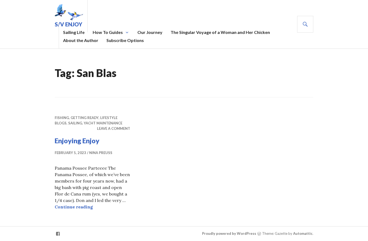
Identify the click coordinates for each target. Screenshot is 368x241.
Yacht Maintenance (103, 123)
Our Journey (149, 32)
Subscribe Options (125, 40)
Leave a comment (113, 128)
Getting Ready (85, 118)
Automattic (303, 233)
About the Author (80, 40)
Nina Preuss (100, 153)
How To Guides (108, 32)
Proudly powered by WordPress (229, 233)
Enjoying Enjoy (77, 141)
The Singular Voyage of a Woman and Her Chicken (220, 32)
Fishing (62, 118)
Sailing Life (74, 32)
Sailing (75, 123)
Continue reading (74, 206)
